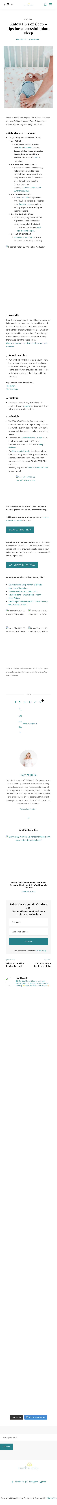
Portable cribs (25, 204)
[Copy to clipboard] (35, 702)
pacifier (28, 406)
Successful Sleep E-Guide (31, 437)
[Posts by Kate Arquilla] (20, 723)
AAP (36, 157)
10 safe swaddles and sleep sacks (23, 591)
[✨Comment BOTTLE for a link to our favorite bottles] (28, 1390)
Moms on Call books (21, 451)
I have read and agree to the (30, 951)
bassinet (28, 147)
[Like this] (40, 701)
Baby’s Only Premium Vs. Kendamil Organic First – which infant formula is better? (28, 885)
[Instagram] (8, 4)
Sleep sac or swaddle (23, 237)
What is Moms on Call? (38, 467)
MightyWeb (52, 1498)
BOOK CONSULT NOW (20, 529)
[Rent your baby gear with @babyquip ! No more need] (28, 1123)
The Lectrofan (12, 389)
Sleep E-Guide (14, 598)
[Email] (25, 702)
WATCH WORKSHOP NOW (22, 564)
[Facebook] (5, 4)
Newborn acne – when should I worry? (24, 595)
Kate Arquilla (31, 723)
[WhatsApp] (30, 702)
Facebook (19, 1481)
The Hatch (10, 386)
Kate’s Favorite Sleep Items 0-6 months (25, 584)
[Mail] (11, 4)
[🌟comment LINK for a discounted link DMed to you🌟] (28, 1285)
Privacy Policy (41, 951)
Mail (44, 1481)
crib (19, 147)
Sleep (26, 19)
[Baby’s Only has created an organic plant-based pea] (28, 1339)
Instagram (33, 1481)
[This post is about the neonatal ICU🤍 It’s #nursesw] (28, 1024)
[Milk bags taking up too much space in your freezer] (28, 1084)
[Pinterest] (20, 702)
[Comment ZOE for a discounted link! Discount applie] (28, 1235)
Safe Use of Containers (18, 588)
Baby (31, 19)
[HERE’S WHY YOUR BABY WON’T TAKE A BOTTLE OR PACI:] (28, 1173)
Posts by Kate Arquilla (28, 809)
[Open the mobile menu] (50, 4)
